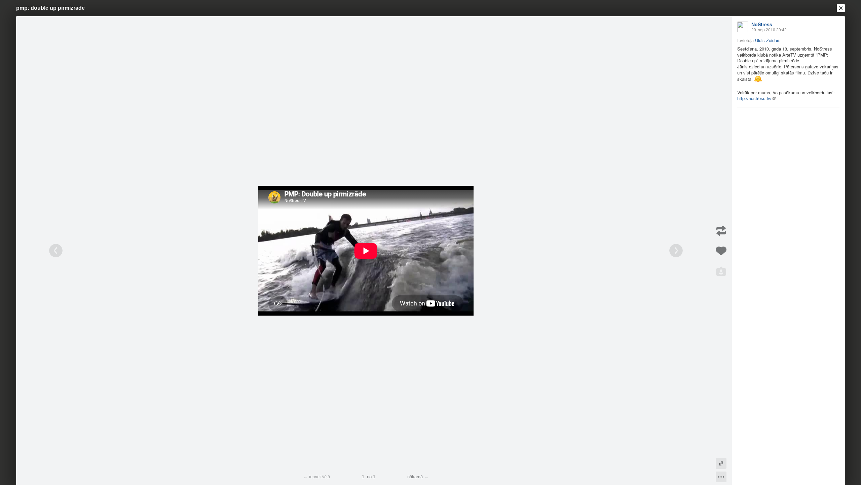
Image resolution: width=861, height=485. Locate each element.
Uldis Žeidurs (768, 40)
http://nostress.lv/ (754, 98)
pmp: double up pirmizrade (50, 8)
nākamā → (417, 476)
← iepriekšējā (316, 476)
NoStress (761, 24)
